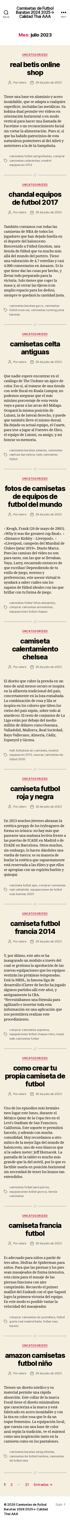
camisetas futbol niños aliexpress (32, 603)
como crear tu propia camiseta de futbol (35, 1076)
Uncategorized (35, 54)
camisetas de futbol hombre (28, 1456)
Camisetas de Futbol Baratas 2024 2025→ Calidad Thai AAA (35, 12)
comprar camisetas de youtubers (32, 1317)
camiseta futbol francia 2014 (35, 927)
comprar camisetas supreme (29, 1030)
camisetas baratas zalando (28, 450)
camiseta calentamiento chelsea (35, 649)
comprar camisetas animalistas (31, 607)
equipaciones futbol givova (28, 1191)
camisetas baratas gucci (26, 306)
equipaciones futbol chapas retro (32, 1034)
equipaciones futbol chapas (28, 611)
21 (27, 1485)
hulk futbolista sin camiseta (28, 750)
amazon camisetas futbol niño (35, 1359)
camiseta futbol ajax (23, 885)
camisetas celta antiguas (35, 348)
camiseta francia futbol (35, 1229)
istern (22, 82)
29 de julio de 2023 (49, 82)
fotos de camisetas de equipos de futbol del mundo (35, 496)
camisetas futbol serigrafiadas (30, 156)
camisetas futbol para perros (29, 1187)
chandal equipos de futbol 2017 (35, 198)
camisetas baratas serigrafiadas (31, 1452)
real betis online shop (35, 68)
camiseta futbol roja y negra (35, 792)
